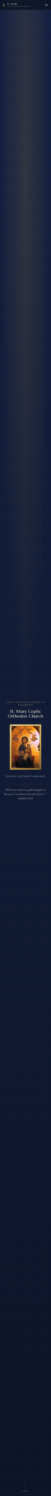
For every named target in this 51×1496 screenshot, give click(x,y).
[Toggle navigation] (46, 5)
